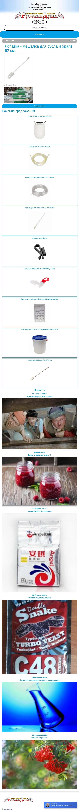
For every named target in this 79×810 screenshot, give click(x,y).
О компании (9, 41)
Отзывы (72, 41)
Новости (39, 390)
